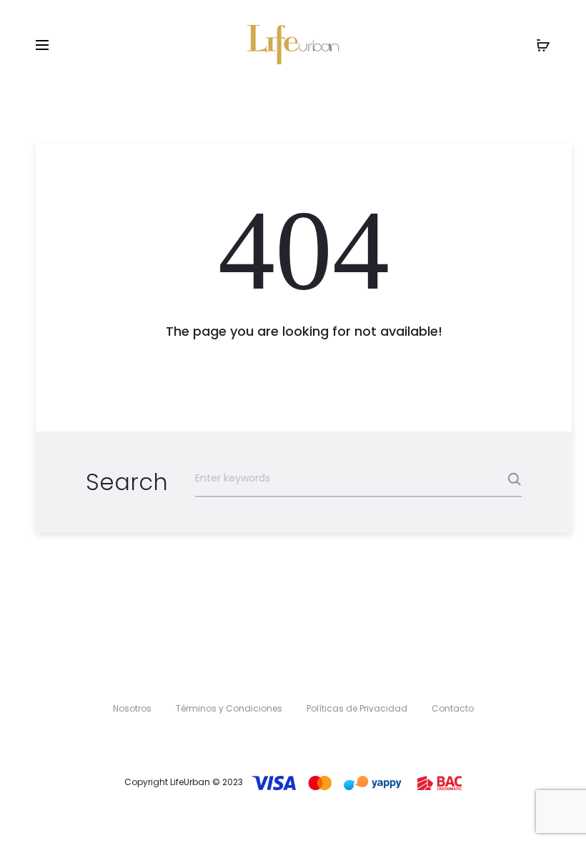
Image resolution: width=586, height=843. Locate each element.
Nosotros (132, 708)
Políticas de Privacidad (357, 708)
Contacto (453, 708)
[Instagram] (308, 741)
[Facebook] (278, 741)
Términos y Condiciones (229, 708)
